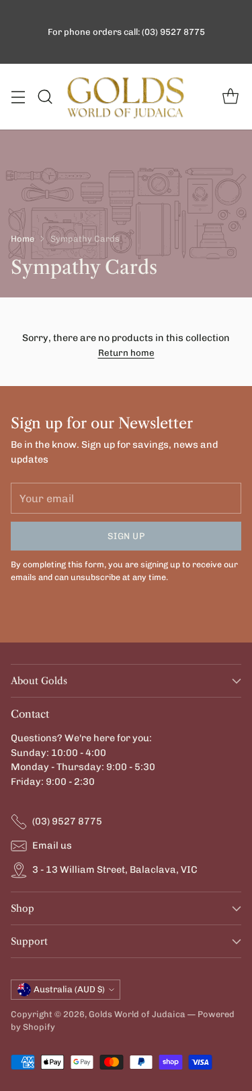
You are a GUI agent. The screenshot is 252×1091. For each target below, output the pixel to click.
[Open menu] (18, 97)
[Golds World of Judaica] (126, 97)
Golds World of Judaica (137, 1014)
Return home (126, 352)
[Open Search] (44, 97)
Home (22, 239)
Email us (52, 845)
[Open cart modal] (230, 97)
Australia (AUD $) (69, 989)
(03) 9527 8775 (67, 821)
